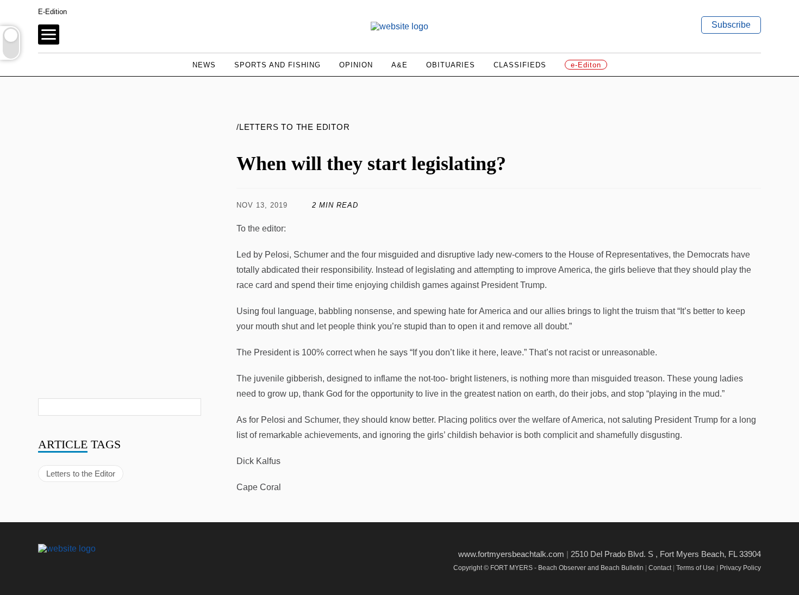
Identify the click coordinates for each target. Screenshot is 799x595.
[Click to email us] (715, 205)
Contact (659, 568)
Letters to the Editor (80, 473)
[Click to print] (749, 205)
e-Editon (586, 65)
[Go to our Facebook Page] (45, 567)
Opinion (356, 65)
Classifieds (520, 65)
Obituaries (450, 65)
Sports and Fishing (277, 65)
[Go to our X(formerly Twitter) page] (69, 567)
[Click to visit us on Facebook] (508, 205)
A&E (399, 65)
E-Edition (52, 12)
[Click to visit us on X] (681, 205)
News (204, 65)
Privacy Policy (740, 568)
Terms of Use (695, 568)
